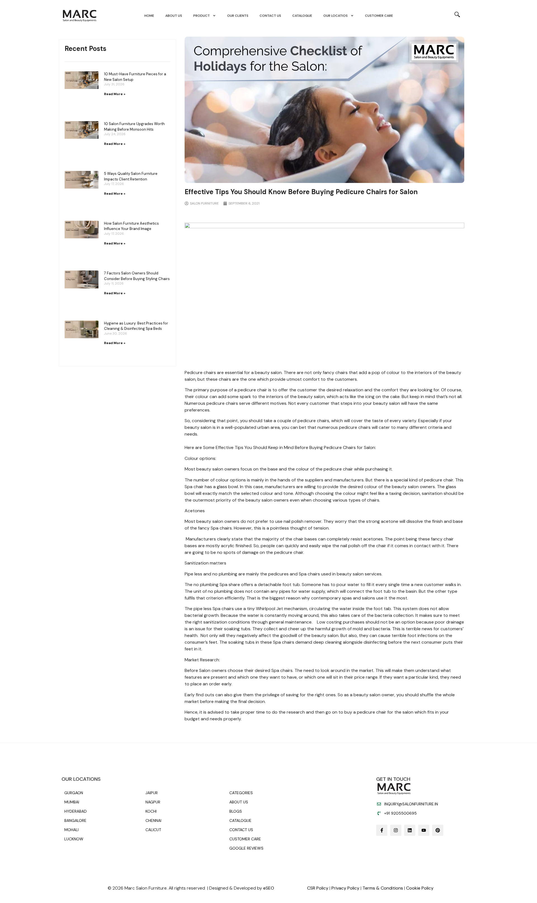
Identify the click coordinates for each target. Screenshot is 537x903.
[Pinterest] (437, 830)
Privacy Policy (345, 888)
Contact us (270, 15)
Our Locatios (335, 15)
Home (149, 15)
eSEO (268, 888)
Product (201, 15)
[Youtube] (423, 830)
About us (173, 15)
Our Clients (237, 15)
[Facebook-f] (381, 830)
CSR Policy (317, 888)
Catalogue (302, 15)
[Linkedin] (409, 830)
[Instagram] (395, 830)
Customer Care (379, 15)
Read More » (114, 94)
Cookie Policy (420, 888)
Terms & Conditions (382, 888)
